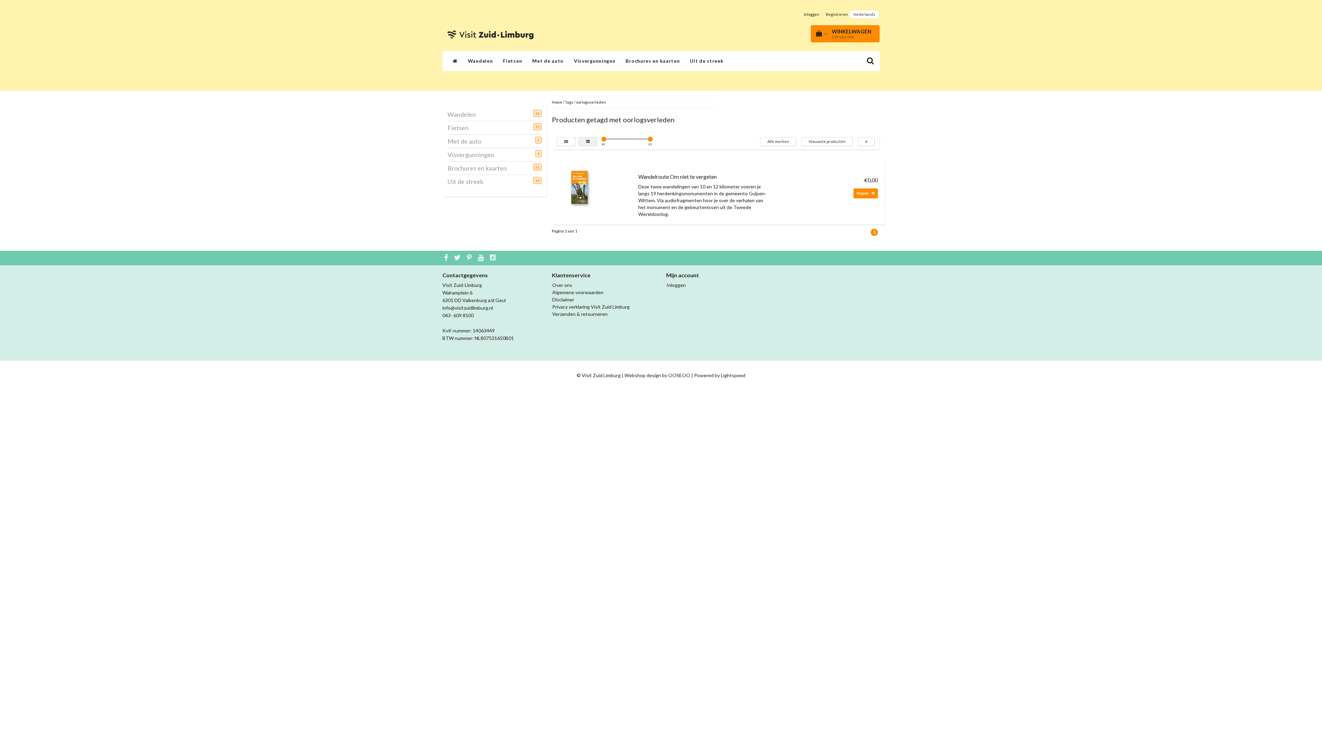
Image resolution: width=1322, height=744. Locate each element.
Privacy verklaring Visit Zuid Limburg (591, 307)
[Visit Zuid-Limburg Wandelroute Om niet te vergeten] (579, 187)
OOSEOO (679, 375)
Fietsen (512, 61)
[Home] (455, 61)
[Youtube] (481, 258)
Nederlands (864, 14)
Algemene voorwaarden (578, 292)
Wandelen (480, 61)
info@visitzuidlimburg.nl (467, 308)
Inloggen (811, 14)
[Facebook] (447, 258)
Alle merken (778, 141)
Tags (569, 102)
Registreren (837, 14)
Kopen (863, 193)
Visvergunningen (595, 61)
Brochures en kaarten (653, 61)
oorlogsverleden (591, 102)
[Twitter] (458, 258)
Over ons (562, 285)
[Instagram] (493, 258)
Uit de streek (706, 61)
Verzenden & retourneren (580, 314)
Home (557, 102)
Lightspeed (733, 375)
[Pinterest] (470, 258)
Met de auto (548, 61)
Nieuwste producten (827, 141)
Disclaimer (563, 299)
